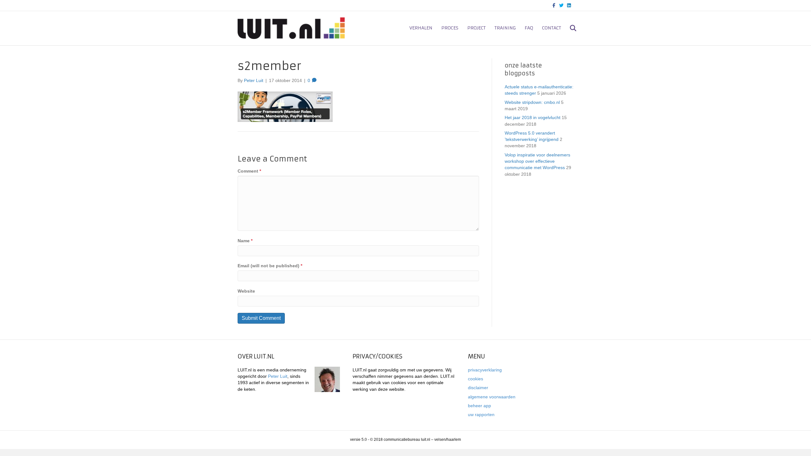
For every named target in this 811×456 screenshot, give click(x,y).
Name (245, 240)
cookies (475, 378)
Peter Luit (277, 376)
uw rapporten (481, 414)
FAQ (529, 28)
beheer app (479, 405)
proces (449, 28)
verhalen (420, 28)
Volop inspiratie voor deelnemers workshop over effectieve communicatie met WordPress (537, 161)
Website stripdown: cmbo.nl (532, 102)
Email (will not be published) (270, 265)
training (505, 28)
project (476, 28)
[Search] (569, 28)
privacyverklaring (485, 369)
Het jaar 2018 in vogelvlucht (532, 117)
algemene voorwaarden (491, 396)
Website (246, 291)
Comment (249, 171)
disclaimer (478, 387)
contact (551, 28)
